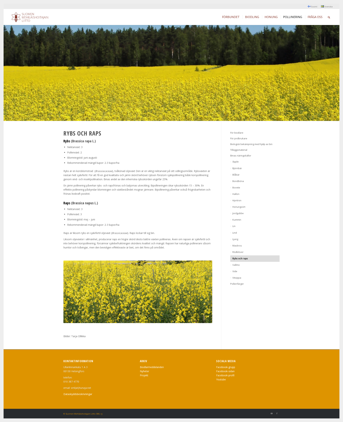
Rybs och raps (240, 258)
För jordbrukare (238, 138)
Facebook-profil (225, 375)
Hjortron (236, 200)
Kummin (236, 219)
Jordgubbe (238, 213)
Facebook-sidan (225, 371)
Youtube (221, 379)
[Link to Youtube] (271, 413)
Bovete (236, 187)
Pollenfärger (237, 283)
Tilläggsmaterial (238, 149)
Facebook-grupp (225, 367)
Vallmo (236, 264)
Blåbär (236, 174)
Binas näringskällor (240, 155)
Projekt (144, 375)
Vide (234, 271)
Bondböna (238, 181)
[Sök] (329, 17)
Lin (233, 226)
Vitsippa (236, 277)
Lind (234, 232)
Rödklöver (237, 252)
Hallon (235, 194)
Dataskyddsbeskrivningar (77, 394)
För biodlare (236, 132)
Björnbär (237, 168)
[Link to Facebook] (277, 413)
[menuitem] (312, 6)
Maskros (237, 245)
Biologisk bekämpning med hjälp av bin (251, 144)
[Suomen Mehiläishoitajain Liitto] (34, 18)
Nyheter (144, 371)
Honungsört (238, 206)
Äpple (235, 161)
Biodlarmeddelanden (152, 367)
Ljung (235, 239)
